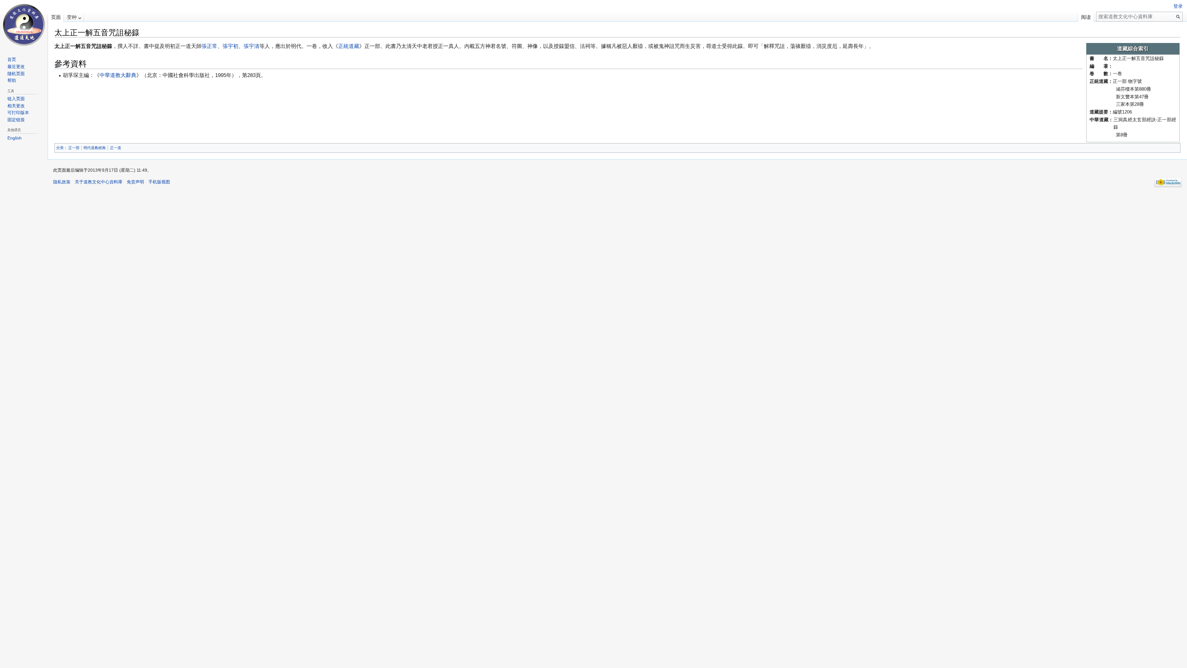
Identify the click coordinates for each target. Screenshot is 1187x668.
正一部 (73, 148)
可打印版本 (18, 112)
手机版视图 (159, 181)
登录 (1178, 6)
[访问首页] (23, 24)
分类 (60, 148)
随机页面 (16, 73)
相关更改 (16, 105)
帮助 (11, 80)
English (14, 137)
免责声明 (135, 181)
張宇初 (230, 46)
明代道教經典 (94, 148)
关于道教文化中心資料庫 (98, 181)
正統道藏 (348, 46)
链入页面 (16, 98)
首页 (11, 59)
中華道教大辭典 (118, 75)
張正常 (209, 46)
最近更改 (16, 66)
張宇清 (251, 46)
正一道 (115, 148)
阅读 (1086, 17)
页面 (56, 17)
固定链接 (16, 119)
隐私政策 (61, 181)
